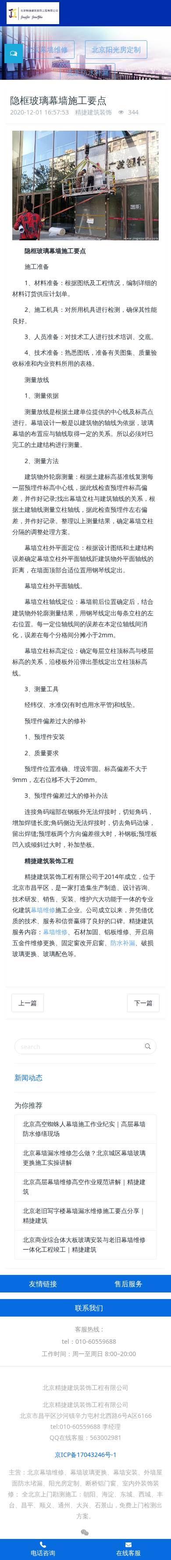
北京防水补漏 (88, 72)
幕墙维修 (43, 910)
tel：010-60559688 (89, 1341)
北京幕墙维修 (47, 49)
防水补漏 (122, 943)
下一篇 (143, 1003)
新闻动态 (28, 1077)
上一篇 (27, 1003)
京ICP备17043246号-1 (86, 1454)
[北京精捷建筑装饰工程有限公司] (33, 13)
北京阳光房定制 (116, 49)
